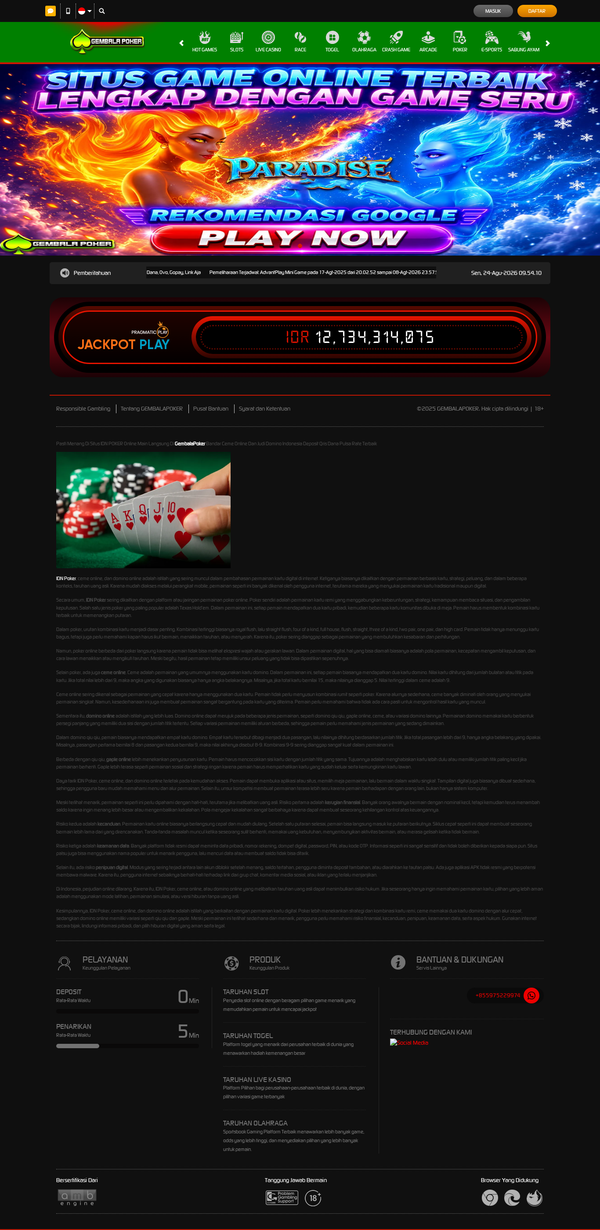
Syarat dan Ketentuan (264, 408)
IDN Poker (66, 578)
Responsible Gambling (83, 408)
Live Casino (268, 50)
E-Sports (491, 50)
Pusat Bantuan (210, 408)
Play (154, 344)
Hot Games (204, 50)
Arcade (428, 50)
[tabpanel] (300, 160)
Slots (236, 50)
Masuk (493, 11)
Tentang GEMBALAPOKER (152, 408)
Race (300, 50)
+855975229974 (498, 995)
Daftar (537, 11)
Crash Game (396, 50)
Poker (460, 50)
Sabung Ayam (523, 50)
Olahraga (364, 50)
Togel (332, 50)
